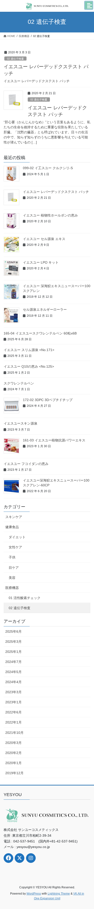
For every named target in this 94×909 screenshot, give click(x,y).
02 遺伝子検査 (15, 58)
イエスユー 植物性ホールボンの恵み (50, 215)
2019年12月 (14, 773)
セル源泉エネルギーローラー (45, 309)
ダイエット (17, 537)
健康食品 (12, 527)
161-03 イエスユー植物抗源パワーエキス (54, 440)
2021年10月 (14, 733)
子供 (12, 557)
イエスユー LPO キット (41, 262)
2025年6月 (13, 631)
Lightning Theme (59, 893)
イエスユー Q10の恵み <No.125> (29, 366)
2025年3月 (13, 641)
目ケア (14, 567)
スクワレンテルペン (19, 383)
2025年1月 (13, 652)
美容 (12, 578)
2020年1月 (13, 763)
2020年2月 (13, 753)
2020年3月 (13, 743)
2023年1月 (13, 702)
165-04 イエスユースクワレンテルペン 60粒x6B (40, 333)
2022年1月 (13, 722)
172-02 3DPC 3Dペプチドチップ (48, 400)
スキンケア (13, 517)
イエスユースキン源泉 (20, 423)
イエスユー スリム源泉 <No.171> (29, 350)
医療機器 (12, 588)
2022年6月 (13, 712)
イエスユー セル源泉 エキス (44, 239)
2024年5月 (13, 672)
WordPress (34, 893)
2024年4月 (13, 682)
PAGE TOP (86, 877)
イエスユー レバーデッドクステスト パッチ (56, 192)
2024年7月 (13, 662)
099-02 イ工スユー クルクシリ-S (48, 168)
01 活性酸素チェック (24, 598)
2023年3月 (13, 692)
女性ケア (15, 547)
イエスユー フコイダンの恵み (26, 464)
